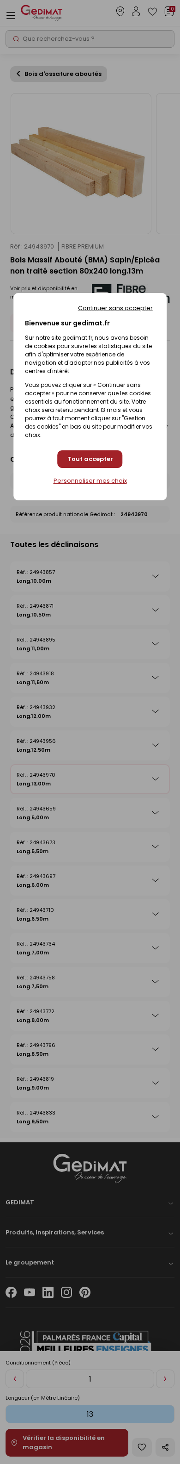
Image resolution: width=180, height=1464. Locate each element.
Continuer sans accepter (115, 308)
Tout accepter (90, 459)
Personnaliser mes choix (90, 481)
